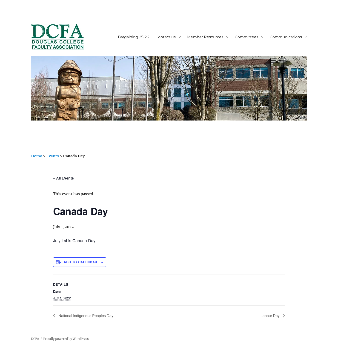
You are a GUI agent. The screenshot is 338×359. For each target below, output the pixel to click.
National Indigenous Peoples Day (85, 315)
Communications (286, 37)
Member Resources (205, 37)
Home (36, 156)
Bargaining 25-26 (133, 37)
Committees (246, 37)
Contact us (165, 37)
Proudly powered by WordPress (66, 339)
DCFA (35, 339)
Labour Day (271, 315)
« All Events (63, 178)
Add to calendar (80, 262)
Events (52, 156)
